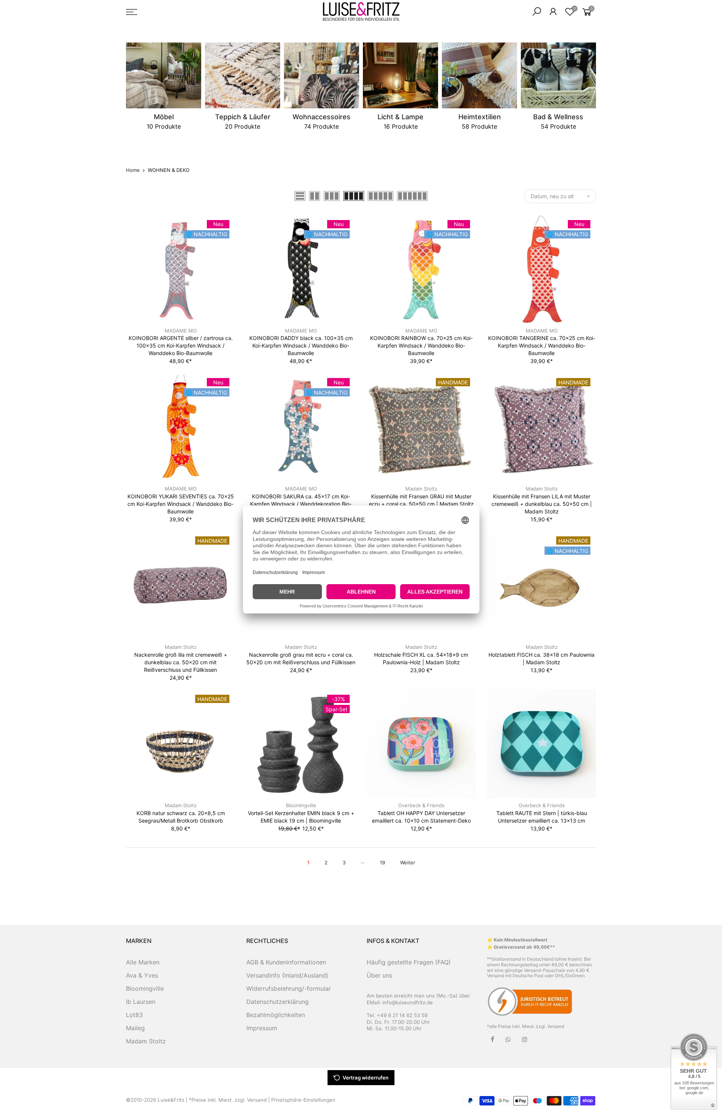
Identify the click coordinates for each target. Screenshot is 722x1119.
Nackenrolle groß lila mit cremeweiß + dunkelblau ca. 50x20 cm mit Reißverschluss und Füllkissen (180, 662)
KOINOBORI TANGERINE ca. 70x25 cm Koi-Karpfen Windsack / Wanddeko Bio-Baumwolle (541, 345)
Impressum (261, 1028)
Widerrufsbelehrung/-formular (288, 988)
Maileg (135, 1028)
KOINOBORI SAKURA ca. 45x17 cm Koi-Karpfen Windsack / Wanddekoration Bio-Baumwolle (301, 504)
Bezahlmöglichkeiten (275, 1015)
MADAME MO (181, 331)
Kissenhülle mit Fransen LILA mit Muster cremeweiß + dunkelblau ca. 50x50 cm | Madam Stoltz (541, 504)
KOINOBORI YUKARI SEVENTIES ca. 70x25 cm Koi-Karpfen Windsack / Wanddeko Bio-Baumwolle (180, 504)
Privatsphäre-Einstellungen (303, 1100)
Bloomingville (301, 805)
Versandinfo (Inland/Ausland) (287, 975)
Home (133, 170)
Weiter (407, 862)
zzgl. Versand (550, 1026)
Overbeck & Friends (421, 805)
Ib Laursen (140, 1001)
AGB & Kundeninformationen (286, 962)
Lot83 (134, 1015)
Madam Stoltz (421, 489)
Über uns (379, 975)
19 (382, 862)
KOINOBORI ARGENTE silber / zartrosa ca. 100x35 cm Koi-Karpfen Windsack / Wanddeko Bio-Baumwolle (181, 345)
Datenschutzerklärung (277, 1001)
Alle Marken (142, 962)
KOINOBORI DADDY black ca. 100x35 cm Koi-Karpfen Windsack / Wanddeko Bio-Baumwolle (301, 345)
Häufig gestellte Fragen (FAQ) (409, 962)
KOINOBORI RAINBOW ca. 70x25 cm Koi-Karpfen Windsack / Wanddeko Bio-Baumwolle (421, 345)
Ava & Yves (142, 975)
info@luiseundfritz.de (407, 1002)
